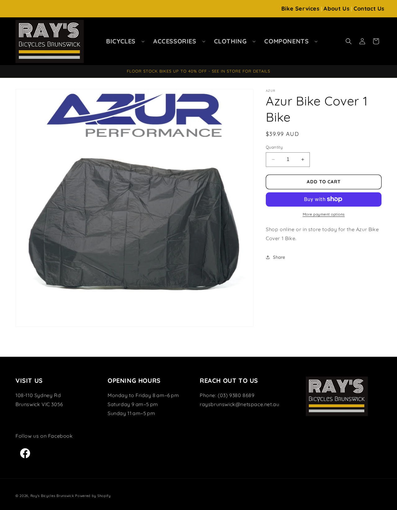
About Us (336, 8)
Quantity (274, 147)
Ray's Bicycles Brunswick (52, 496)
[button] (123, 41)
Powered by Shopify (93, 496)
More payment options (324, 214)
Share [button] (279, 257)
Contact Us (369, 8)
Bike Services (300, 8)
